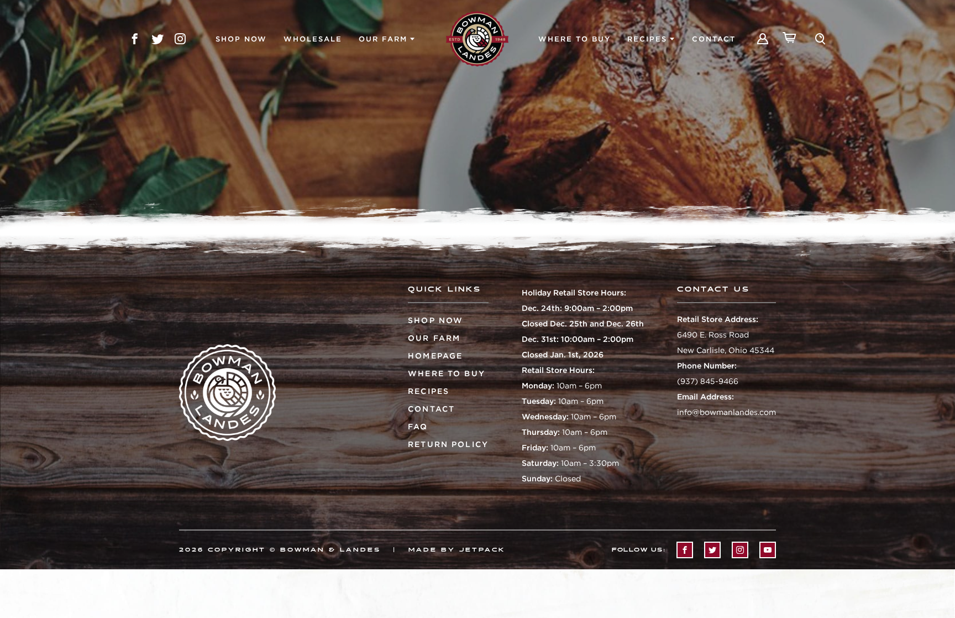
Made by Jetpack (456, 550)
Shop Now (241, 39)
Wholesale (313, 39)
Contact (714, 39)
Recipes (647, 39)
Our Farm (383, 39)
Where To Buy (574, 39)
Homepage (435, 355)
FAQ (418, 426)
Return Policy (448, 444)
